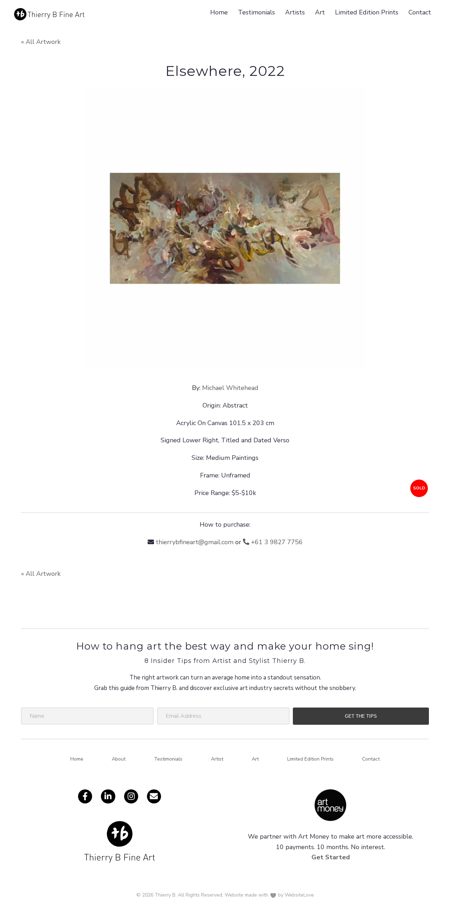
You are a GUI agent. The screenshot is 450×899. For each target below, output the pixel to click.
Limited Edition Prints (366, 12)
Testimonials (256, 12)
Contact (420, 12)
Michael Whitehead (230, 388)
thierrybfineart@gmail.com (194, 542)
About (119, 759)
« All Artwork (40, 42)
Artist (217, 759)
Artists (295, 12)
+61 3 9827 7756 (276, 542)
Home (219, 12)
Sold (419, 488)
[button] (361, 716)
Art (320, 12)
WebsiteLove (299, 895)
